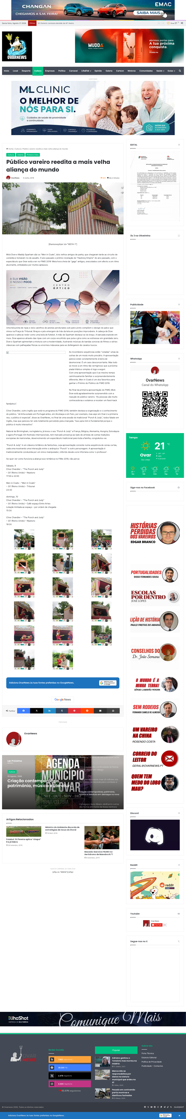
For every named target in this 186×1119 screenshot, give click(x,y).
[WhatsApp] (155, 394)
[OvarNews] (17, 46)
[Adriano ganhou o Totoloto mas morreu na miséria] (102, 1062)
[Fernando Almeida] (155, 709)
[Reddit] (87, 710)
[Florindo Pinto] (155, 783)
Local (15, 71)
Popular (116, 1050)
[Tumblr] (62, 710)
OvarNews (15, 178)
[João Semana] (155, 653)
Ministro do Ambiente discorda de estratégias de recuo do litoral (62, 828)
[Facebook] (23, 710)
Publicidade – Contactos (152, 1066)
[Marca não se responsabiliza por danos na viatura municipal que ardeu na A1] (102, 1075)
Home (10, 149)
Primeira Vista (32, 155)
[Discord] (155, 835)
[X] (36, 710)
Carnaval (73, 71)
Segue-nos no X (138, 941)
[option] (63, 782)
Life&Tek (85, 71)
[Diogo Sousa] (155, 575)
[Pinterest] (74, 710)
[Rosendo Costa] (155, 734)
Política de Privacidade (152, 1062)
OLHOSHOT (179, 1107)
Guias (170, 71)
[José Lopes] (155, 598)
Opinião (98, 71)
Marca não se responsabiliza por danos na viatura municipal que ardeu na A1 (124, 1077)
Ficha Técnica (148, 1053)
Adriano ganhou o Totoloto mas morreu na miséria (124, 1061)
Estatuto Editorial (149, 1057)
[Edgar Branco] (155, 534)
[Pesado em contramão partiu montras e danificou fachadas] (102, 1093)
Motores (132, 71)
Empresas (50, 71)
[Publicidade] (155, 343)
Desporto (26, 71)
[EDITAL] (155, 186)
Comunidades (146, 71)
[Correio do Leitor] (155, 759)
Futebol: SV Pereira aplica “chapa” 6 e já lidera (23, 840)
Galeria (109, 71)
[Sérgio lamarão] (155, 683)
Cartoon (120, 71)
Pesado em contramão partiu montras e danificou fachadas (123, 1092)
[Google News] (63, 700)
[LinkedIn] (49, 710)
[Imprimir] (113, 710)
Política (61, 71)
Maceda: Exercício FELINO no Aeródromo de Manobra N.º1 (98, 853)
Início (6, 71)
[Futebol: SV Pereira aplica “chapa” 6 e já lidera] (23, 831)
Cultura (37, 71)
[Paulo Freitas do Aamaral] (155, 622)
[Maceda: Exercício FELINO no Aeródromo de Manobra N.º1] (101, 837)
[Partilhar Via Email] (100, 710)
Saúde (159, 71)
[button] (93, 1115)
